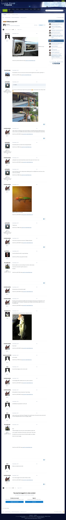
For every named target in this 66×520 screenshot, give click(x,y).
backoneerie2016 (7, 355)
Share (36, 25)
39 (7, 270)
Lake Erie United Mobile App (30, 60)
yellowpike (7, 81)
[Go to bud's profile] (7, 370)
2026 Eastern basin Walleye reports (57, 43)
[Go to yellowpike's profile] (7, 85)
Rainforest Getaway (55, 46)
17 (7, 318)
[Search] (62, 10)
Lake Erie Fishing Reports (15, 25)
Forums (5, 14)
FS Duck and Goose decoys (56, 32)
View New (5, 10)
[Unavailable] (25, 46)
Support (26, 518)
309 (7, 89)
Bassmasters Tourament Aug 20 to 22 (57, 30)
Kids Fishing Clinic (54, 49)
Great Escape (7, 70)
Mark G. (53, 33)
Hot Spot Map (10, 11)
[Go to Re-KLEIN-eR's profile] (7, 266)
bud (7, 366)
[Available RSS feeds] (64, 512)
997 (7, 135)
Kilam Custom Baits (54, 53)
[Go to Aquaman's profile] (4, 25)
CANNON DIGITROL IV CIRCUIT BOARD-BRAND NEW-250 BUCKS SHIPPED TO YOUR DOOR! (57, 55)
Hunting (17, 9)
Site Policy (23, 517)
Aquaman (8, 24)
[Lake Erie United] (56, 62)
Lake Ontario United (32, 516)
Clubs (35, 9)
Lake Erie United (22, 516)
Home (9, 9)
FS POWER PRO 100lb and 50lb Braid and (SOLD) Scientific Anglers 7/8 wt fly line (57, 36)
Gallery (38, 9)
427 (7, 258)
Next (13, 29)
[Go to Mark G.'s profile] (50, 33)
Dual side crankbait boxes (55, 52)
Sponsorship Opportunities (32, 518)
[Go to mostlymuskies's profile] (7, 132)
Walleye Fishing (47, 516)
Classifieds (26, 9)
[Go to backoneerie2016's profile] (7, 358)
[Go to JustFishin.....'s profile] (7, 254)
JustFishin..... (7, 251)
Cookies (35, 515)
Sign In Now (34, 501)
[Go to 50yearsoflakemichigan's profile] (50, 55)
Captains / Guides (15, 14)
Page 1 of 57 (20, 29)
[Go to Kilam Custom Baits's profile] (50, 53)
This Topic (58, 10)
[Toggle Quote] (13, 84)
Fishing (13, 9)
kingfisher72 (7, 310)
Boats (31, 9)
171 (7, 374)
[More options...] (37, 33)
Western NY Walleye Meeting (56, 26)
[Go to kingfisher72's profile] (7, 314)
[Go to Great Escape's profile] (7, 74)
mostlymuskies (7, 128)
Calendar (21, 9)
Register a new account (14, 501)
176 (7, 362)
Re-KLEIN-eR (7, 262)
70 (7, 77)
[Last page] (15, 29)
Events (9, 14)
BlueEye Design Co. (41, 517)
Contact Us (31, 515)
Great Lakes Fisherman (40, 516)
